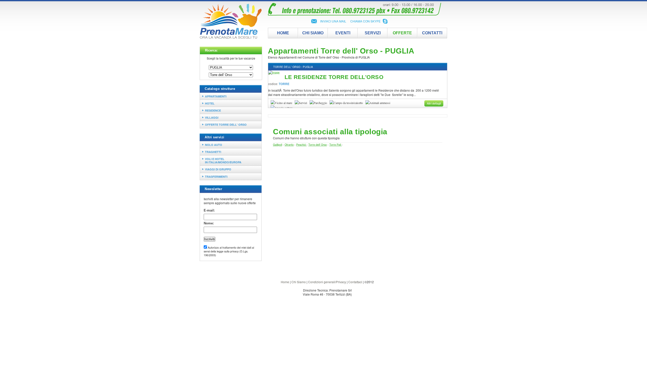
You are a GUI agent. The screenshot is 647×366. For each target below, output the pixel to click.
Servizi (373, 33)
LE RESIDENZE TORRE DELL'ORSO (334, 77)
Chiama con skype (365, 21)
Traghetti (213, 152)
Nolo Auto (213, 145)
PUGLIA (308, 67)
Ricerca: (211, 50)
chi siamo (313, 33)
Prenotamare (231, 21)
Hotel (210, 103)
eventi (342, 33)
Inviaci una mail (333, 21)
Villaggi (211, 117)
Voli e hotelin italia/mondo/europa (223, 160)
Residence (213, 110)
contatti (432, 33)
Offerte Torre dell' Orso (226, 124)
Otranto (289, 144)
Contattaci (355, 282)
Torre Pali (335, 144)
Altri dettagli (434, 103)
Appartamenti (215, 96)
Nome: (209, 223)
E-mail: (209, 210)
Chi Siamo (298, 282)
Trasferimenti (216, 176)
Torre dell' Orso (286, 67)
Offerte (402, 33)
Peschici (301, 144)
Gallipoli (277, 144)
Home (285, 282)
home (283, 33)
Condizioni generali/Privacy (327, 282)
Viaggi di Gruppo (218, 169)
